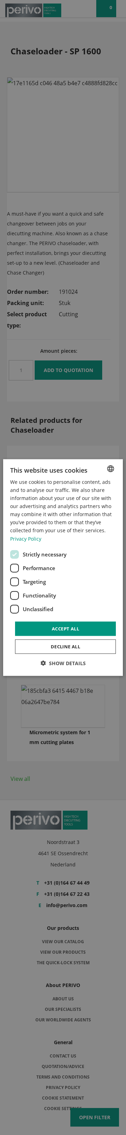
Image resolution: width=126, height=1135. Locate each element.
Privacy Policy (25, 538)
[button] (63, 663)
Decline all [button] (65, 646)
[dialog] (63, 567)
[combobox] (110, 468)
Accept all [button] (65, 628)
